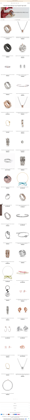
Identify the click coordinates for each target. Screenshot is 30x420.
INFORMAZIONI (15, 405)
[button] (1, 210)
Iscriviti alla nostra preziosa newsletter (15, 412)
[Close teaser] (2, 204)
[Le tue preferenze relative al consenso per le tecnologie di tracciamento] (28, 418)
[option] (15, 1)
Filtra (3, 19)
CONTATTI (15, 403)
